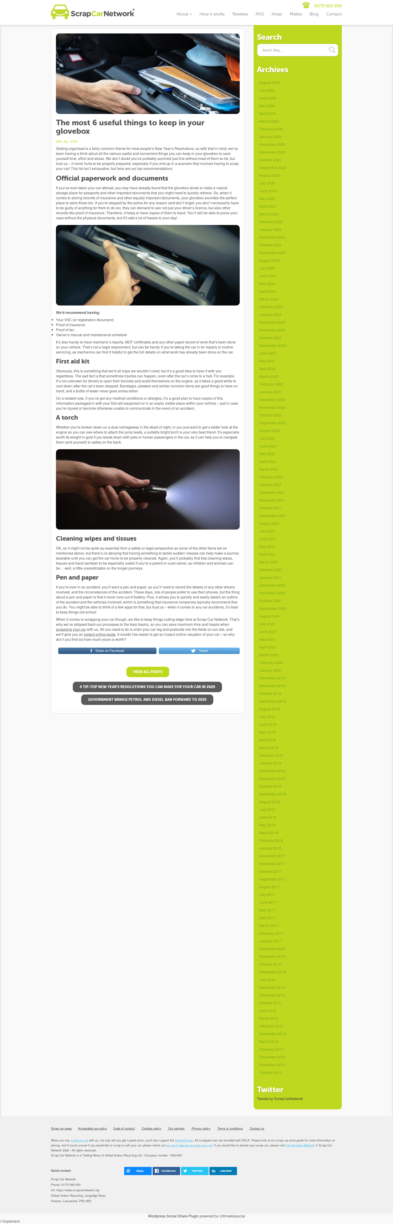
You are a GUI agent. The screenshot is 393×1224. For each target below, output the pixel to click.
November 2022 (272, 407)
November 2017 (272, 863)
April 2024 (267, 291)
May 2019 (267, 732)
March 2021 (268, 562)
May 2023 (267, 360)
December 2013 (272, 1057)
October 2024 (270, 244)
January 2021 (270, 577)
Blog (314, 14)
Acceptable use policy (92, 1128)
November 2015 (272, 995)
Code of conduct (124, 1128)
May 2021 (267, 546)
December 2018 (272, 770)
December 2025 (272, 144)
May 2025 (267, 198)
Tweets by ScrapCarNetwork (280, 1098)
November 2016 (272, 956)
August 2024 (269, 260)
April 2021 (267, 554)
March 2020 (268, 654)
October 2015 (270, 1002)
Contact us (256, 1128)
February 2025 (271, 221)
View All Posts (147, 672)
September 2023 (272, 345)
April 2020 (267, 647)
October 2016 (270, 964)
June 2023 (267, 353)
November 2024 (272, 237)
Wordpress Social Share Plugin (174, 1216)
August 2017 (269, 886)
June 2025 (267, 190)
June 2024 (267, 275)
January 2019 (270, 763)
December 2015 (272, 987)
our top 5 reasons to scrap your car (189, 1145)
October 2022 (270, 415)
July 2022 (267, 438)
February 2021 (271, 569)
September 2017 (272, 879)
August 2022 (269, 430)
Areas (277, 14)
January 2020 (270, 670)
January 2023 (270, 391)
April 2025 (267, 206)
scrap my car (79, 1140)
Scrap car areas (61, 1128)
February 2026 (271, 128)
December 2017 (272, 855)
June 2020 (267, 631)
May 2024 (267, 283)
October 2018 (270, 786)
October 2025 (270, 159)
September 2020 (272, 608)
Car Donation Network (300, 1145)
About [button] (182, 14)
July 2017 (267, 894)
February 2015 (271, 1026)
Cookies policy (151, 1128)
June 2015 (267, 1010)
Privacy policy (200, 1128)
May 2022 (267, 453)
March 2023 (268, 376)
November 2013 (272, 1064)
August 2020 (269, 616)
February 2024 (271, 306)
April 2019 (267, 739)
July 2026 (267, 90)
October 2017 (270, 871)
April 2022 (267, 461)
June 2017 (267, 902)
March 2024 (268, 299)
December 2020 (272, 585)
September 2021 (272, 515)
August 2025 (269, 175)
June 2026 (267, 98)
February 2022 (271, 477)
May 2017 (267, 910)
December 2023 (272, 322)
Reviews (240, 14)
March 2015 (268, 1018)
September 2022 (272, 422)
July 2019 (267, 716)
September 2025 (272, 167)
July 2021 (267, 531)
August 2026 (269, 82)
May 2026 (267, 105)
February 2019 (271, 755)
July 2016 (267, 979)
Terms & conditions (230, 1128)
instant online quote (100, 634)
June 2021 (267, 538)
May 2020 (267, 639)
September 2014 (272, 1033)
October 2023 (270, 337)
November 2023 (272, 330)
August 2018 (269, 801)
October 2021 (270, 507)
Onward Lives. (184, 1140)
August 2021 (269, 523)
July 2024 (267, 268)
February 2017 (271, 933)
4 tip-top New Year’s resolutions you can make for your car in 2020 (147, 687)
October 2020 (270, 600)
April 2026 (267, 113)
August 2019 (269, 709)
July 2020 (267, 623)
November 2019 (272, 685)
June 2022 (267, 446)
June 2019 (267, 724)
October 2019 (270, 693)
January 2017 (270, 941)
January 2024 (270, 314)
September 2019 (272, 701)
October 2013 (270, 1072)
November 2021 (272, 500)
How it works (212, 14)
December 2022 (272, 399)
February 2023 (271, 384)
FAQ (260, 14)
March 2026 (268, 121)
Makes (296, 14)
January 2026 (270, 136)
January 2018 (270, 848)
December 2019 (272, 678)
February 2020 (271, 662)
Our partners (176, 1128)
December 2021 (272, 492)
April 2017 (267, 917)
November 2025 (272, 152)
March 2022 (268, 469)
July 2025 (267, 183)
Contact (334, 14)
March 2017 (268, 925)
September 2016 (272, 971)
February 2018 (271, 840)
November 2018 (272, 778)
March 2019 (268, 747)
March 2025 (268, 214)
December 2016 (272, 948)
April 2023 (267, 368)
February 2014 (271, 1049)
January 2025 (270, 229)
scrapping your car (71, 629)
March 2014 (268, 1041)
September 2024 (272, 252)
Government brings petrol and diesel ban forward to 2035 (147, 699)
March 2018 (268, 832)
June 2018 (267, 817)
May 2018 (267, 825)
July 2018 (267, 809)
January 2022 (270, 484)
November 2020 (272, 593)
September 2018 (272, 794)
